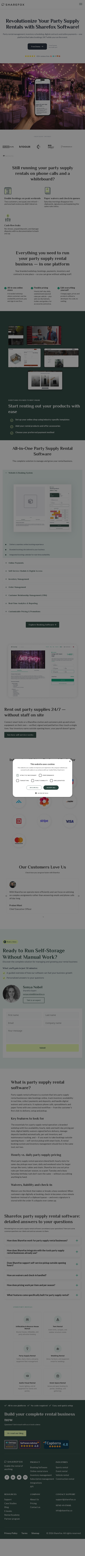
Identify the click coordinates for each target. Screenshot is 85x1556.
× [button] (70, 761)
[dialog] (42, 778)
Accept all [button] (51, 787)
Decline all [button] (34, 787)
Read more (61, 770)
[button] (42, 793)
